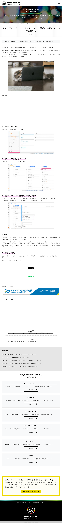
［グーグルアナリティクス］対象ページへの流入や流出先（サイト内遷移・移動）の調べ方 (30, 333)
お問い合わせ (43, 502)
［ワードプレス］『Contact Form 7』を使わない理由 (15, 357)
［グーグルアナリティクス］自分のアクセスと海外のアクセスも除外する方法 (21, 363)
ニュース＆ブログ (14, 23)
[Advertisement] (31, 113)
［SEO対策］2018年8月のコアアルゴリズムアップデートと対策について (20, 366)
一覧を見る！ (31, 389)
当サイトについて (26, 502)
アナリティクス (28, 23)
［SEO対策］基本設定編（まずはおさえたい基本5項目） (22, 341)
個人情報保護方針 (35, 502)
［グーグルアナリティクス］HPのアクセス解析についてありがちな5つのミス (21, 360)
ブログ (21, 23)
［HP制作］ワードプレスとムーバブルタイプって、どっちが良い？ (19, 354)
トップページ (4, 23)
